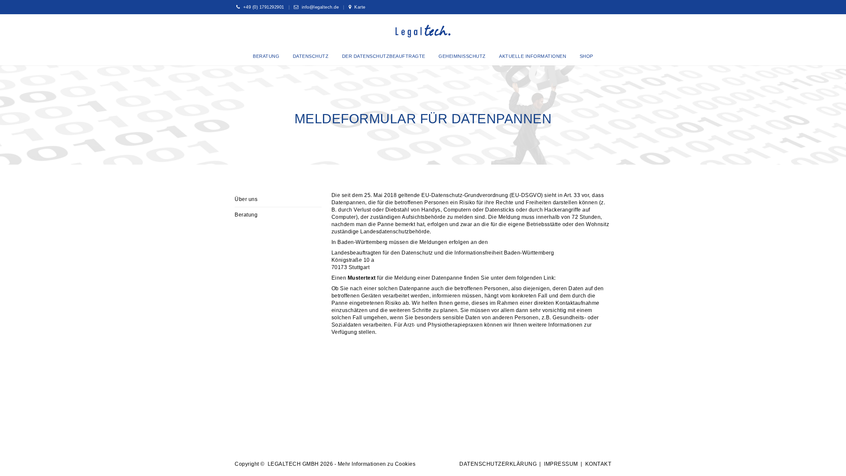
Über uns (246, 199)
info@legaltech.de (320, 7)
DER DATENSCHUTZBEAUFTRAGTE (383, 56)
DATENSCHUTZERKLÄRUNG (498, 464)
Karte (359, 7)
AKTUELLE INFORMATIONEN (532, 56)
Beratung (246, 215)
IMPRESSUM (561, 464)
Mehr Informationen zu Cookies (377, 464)
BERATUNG (266, 56)
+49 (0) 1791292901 (263, 7)
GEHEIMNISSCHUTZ (462, 56)
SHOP (586, 56)
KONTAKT (598, 464)
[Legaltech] (423, 31)
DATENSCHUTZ (311, 56)
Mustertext (362, 278)
